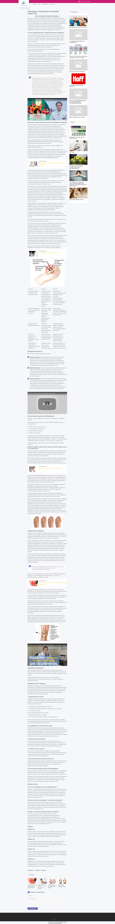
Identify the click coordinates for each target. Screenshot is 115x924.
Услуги (34, 4)
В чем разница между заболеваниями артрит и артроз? (32, 886)
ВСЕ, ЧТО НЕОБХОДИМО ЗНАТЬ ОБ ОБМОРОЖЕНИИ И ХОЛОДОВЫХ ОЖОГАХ (77, 102)
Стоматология (23, 5)
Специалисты (44, 4)
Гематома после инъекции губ (77, 71)
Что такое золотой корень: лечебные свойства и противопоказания (76, 167)
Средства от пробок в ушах (76, 199)
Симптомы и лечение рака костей (49, 253)
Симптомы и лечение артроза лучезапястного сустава (42, 887)
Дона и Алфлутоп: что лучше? (77, 117)
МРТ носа (71, 152)
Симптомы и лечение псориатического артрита (52, 886)
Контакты (52, 4)
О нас (38, 4)
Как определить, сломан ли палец (78, 27)
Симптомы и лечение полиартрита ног (50, 468)
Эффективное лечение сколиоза (62, 886)
